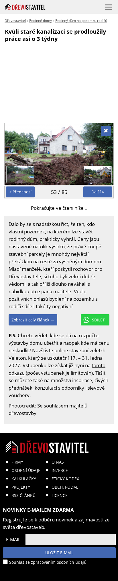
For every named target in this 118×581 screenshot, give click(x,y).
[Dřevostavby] (25, 6)
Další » (97, 192)
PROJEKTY (20, 487)
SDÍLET (98, 320)
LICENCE (60, 495)
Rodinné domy (40, 20)
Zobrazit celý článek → (32, 320)
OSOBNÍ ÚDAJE (25, 470)
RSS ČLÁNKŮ (23, 495)
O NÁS (58, 462)
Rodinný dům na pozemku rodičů (81, 20)
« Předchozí (20, 192)
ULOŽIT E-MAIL (59, 552)
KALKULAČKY (23, 478)
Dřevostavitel (15, 20)
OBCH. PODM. (65, 487)
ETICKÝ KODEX (65, 478)
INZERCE (60, 470)
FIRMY (17, 462)
